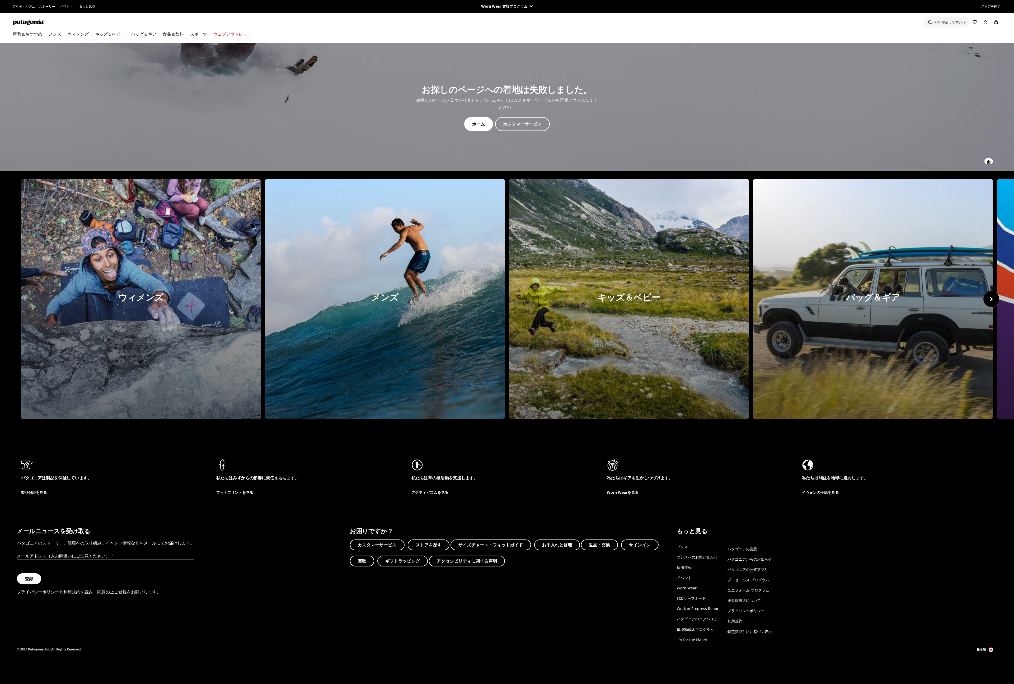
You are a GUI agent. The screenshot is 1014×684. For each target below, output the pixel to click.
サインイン (640, 545)
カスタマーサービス (377, 545)
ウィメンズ (78, 34)
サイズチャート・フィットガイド (490, 545)
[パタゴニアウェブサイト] (28, 22)
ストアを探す (990, 6)
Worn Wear (687, 587)
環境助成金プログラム (695, 629)
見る (141, 299)
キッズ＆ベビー (110, 34)
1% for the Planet (692, 639)
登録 (29, 578)
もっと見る (87, 6)
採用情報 (684, 567)
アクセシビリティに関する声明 (467, 561)
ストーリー (47, 6)
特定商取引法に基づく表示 (749, 631)
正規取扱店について (744, 600)
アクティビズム (24, 6)
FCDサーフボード (691, 598)
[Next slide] (991, 299)
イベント (66, 6)
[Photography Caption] (988, 161)
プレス (682, 546)
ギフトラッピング (402, 561)
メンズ (55, 34)
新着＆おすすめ (27, 34)
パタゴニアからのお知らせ (749, 559)
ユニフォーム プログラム (748, 590)
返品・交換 (599, 545)
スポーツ (198, 34)
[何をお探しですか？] (946, 22)
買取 (362, 561)
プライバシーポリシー (38, 592)
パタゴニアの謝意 (742, 548)
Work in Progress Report (698, 608)
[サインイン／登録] (985, 22)
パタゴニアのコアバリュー (699, 619)
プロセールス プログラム (748, 579)
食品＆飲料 (173, 34)
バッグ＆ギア (143, 34)
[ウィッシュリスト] (975, 22)
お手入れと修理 (557, 545)
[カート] (996, 22)
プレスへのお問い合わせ (697, 557)
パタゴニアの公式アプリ (747, 569)
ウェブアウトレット (232, 34)
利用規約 (71, 592)
